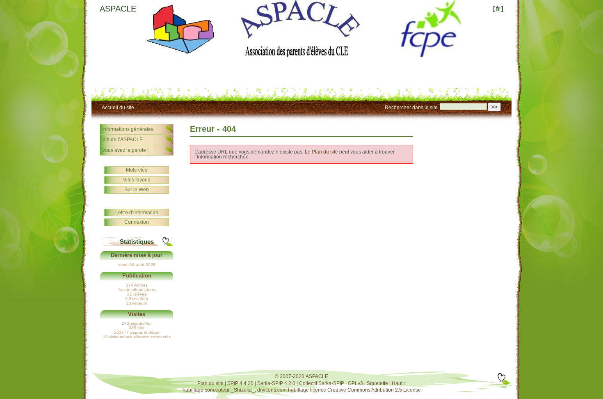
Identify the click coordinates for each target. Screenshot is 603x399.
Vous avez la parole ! (125, 150)
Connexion (136, 222)
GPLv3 (355, 383)
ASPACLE (118, 8)
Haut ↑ (399, 383)
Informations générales (127, 129)
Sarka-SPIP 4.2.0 (276, 383)
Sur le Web (136, 190)
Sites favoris (136, 180)
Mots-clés (136, 170)
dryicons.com (272, 390)
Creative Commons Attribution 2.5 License (374, 390)
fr (498, 8)
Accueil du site (118, 107)
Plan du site (325, 152)
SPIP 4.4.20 (240, 383)
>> (494, 107)
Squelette (377, 383)
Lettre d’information (136, 213)
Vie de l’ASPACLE (122, 139)
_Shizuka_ (243, 390)
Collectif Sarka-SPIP (321, 383)
